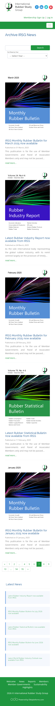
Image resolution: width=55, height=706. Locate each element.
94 (16, 569)
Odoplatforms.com (36, 699)
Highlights (28, 687)
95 (22, 569)
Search (40, 47)
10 (5, 569)
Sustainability (40, 684)
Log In (50, 17)
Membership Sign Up (34, 17)
